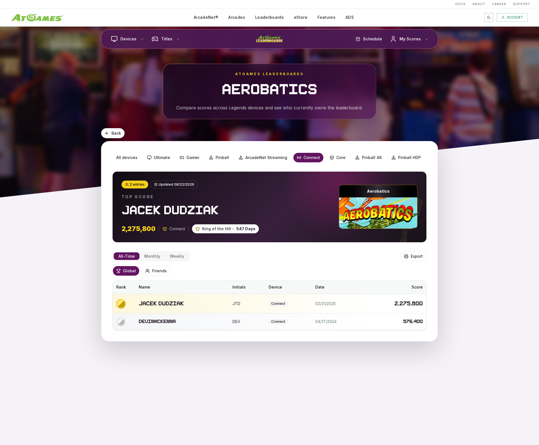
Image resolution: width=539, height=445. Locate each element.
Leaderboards (269, 17)
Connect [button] (311, 157)
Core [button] (341, 157)
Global (129, 270)
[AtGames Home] (37, 17)
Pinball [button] (222, 157)
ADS (350, 17)
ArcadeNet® (206, 17)
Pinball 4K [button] (372, 157)
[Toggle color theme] (488, 17)
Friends (159, 270)
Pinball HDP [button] (409, 157)
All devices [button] (127, 157)
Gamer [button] (192, 157)
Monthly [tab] (152, 256)
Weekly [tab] (177, 256)
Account (515, 17)
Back (116, 133)
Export (417, 256)
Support (521, 4)
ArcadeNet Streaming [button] (266, 157)
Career (499, 4)
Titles (166, 38)
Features (326, 17)
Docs (460, 4)
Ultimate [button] (162, 157)
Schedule (372, 38)
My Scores (410, 38)
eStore (300, 17)
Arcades (236, 17)
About (478, 4)
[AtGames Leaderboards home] (269, 39)
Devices (128, 38)
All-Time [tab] (126, 256)
